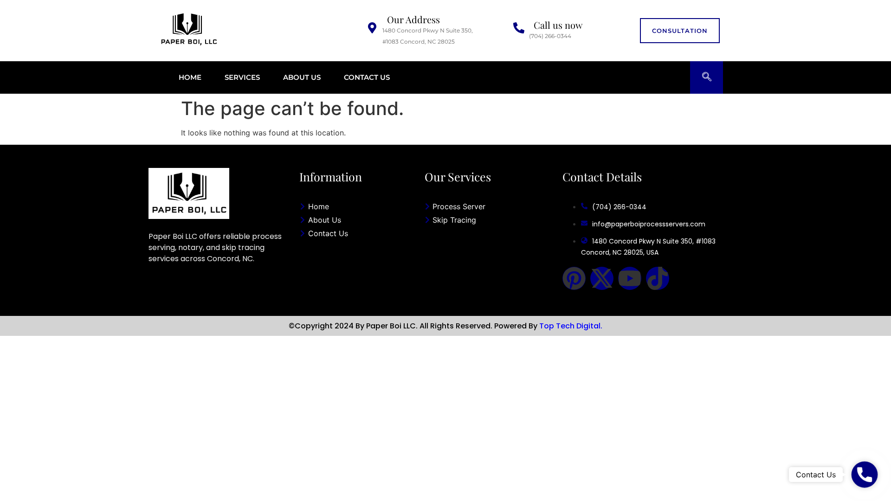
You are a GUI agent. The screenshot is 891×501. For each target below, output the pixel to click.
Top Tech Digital (569, 326)
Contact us (367, 77)
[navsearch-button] (706, 77)
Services (242, 77)
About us (302, 77)
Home (190, 77)
